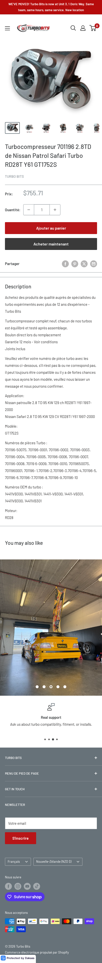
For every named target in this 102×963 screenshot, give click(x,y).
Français (14, 941)
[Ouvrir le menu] (7, 28)
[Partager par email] (93, 263)
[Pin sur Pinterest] (74, 263)
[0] (93, 28)
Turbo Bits (14, 176)
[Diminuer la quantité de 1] (29, 210)
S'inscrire (20, 917)
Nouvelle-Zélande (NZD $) (53, 941)
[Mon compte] (82, 28)
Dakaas (29, 958)
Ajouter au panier (51, 228)
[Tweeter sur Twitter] (84, 263)
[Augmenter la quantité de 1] (55, 210)
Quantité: (12, 209)
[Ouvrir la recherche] (73, 28)
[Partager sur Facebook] (65, 263)
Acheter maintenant (51, 243)
